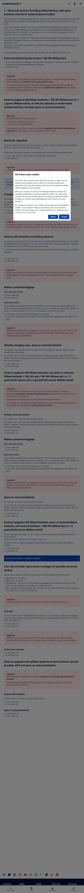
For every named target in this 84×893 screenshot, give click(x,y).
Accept (64, 217)
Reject (53, 217)
